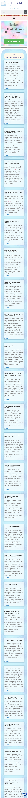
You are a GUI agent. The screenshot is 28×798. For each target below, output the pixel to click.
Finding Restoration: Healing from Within (11, 162)
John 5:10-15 (14, 169)
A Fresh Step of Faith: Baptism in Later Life (11, 63)
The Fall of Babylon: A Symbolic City (12, 466)
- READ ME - (6, 88)
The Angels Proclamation (13, 640)
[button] (14, 18)
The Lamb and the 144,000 (12, 668)
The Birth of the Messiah (12, 751)
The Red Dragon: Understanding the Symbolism (11, 782)
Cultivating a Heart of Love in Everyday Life (13, 315)
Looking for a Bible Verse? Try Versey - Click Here (14, 15)
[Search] (25, 12)
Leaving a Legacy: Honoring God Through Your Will (13, 374)
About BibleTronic (14, 8)
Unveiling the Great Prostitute (11, 496)
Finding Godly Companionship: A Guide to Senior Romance (13, 131)
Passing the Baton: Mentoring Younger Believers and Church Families (12, 97)
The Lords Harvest (10, 584)
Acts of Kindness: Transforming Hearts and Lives (13, 252)
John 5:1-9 (9, 201)
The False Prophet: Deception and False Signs (13, 698)
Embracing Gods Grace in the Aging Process (13, 556)
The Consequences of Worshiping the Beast (12, 612)
